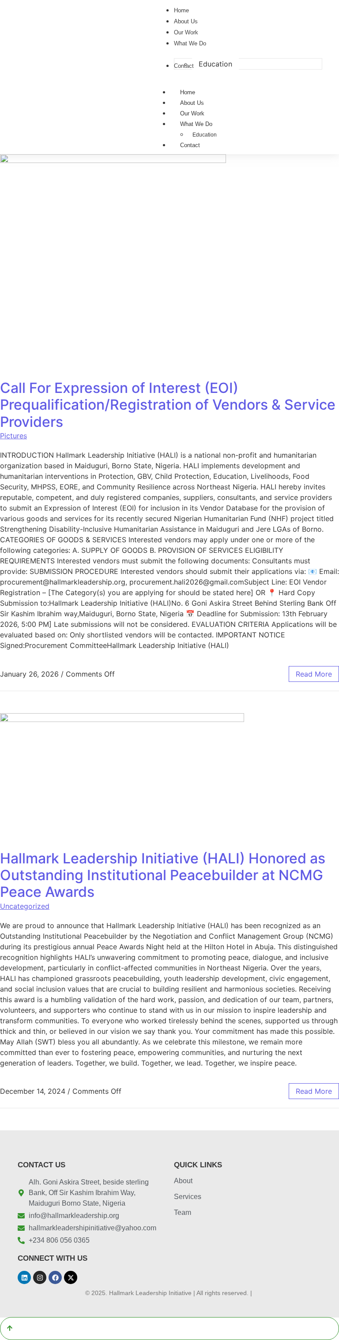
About (183, 1181)
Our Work (192, 113)
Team (182, 1212)
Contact (190, 145)
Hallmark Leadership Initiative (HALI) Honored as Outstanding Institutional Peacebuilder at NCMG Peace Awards (162, 875)
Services (187, 1196)
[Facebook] (55, 1277)
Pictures (13, 435)
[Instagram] (39, 1277)
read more (314, 674)
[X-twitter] (70, 1277)
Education (204, 135)
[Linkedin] (24, 1277)
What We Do (196, 124)
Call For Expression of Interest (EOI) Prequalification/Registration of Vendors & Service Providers (167, 404)
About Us (192, 103)
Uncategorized (24, 906)
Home (187, 92)
